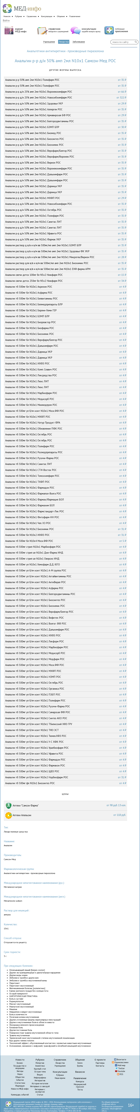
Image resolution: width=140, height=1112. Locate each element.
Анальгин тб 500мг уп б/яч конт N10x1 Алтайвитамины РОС (65, 576)
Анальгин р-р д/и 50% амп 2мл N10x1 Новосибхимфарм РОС (65, 204)
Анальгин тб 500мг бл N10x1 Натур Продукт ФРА (65, 422)
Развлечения (74, 16)
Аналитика (40, 1065)
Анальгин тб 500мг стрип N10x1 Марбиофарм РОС (65, 547)
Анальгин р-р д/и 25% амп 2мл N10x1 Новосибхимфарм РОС (65, 97)
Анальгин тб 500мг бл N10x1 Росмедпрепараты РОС (65, 452)
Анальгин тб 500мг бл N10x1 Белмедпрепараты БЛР (65, 304)
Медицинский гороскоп (80, 1085)
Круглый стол (40, 1068)
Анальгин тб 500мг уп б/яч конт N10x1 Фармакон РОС (65, 765)
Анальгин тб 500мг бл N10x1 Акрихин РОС (65, 286)
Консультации (46, 16)
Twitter (121, 1068)
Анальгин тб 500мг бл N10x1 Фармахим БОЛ (65, 505)
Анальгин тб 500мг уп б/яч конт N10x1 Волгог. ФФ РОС (65, 623)
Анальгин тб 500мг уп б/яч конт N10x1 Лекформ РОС (65, 641)
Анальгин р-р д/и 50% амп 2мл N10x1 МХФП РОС (65, 198)
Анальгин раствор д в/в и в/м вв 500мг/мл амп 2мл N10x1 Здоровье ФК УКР (65, 251)
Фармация (19, 1085)
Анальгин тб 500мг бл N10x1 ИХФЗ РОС (65, 363)
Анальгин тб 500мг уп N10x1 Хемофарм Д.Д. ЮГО (65, 564)
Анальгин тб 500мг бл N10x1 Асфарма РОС (65, 292)
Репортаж (40, 1063)
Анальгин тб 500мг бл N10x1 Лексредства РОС (65, 375)
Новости (7, 16)
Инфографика (40, 1077)
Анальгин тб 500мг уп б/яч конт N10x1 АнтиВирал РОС (65, 582)
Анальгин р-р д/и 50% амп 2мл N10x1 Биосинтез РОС (65, 139)
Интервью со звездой (40, 1086)
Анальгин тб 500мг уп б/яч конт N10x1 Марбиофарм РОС (65, 647)
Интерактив (40, 1080)
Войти (6, 20)
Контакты (100, 1065)
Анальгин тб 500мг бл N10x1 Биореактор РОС (65, 322)
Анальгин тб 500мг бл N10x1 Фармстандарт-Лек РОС (65, 511)
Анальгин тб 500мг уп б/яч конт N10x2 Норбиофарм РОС (65, 777)
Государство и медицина (20, 1067)
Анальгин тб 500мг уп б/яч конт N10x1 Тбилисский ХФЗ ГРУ (65, 724)
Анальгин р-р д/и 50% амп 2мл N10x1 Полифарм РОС (65, 215)
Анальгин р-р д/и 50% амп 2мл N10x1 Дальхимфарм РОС (65, 174)
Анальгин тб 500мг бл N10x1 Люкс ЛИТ (65, 381)
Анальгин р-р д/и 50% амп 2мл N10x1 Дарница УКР (65, 186)
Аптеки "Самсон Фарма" (69, 805)
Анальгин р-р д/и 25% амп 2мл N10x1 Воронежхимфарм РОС (65, 91)
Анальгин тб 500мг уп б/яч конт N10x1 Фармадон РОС (65, 759)
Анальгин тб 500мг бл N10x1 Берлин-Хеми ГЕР (65, 310)
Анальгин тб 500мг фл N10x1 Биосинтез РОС (65, 783)
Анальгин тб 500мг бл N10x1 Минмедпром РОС (65, 405)
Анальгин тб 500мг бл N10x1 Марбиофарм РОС (65, 393)
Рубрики (18, 16)
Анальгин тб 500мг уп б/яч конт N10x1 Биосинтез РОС (65, 600)
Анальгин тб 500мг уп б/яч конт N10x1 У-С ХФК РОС (65, 742)
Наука (19, 1074)
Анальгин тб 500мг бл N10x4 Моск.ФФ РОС (65, 541)
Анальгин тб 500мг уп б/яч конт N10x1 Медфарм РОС (65, 659)
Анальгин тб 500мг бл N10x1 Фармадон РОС (65, 487)
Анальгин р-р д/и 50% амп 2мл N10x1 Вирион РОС (65, 162)
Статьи (40, 1094)
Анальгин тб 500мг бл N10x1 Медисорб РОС (65, 399)
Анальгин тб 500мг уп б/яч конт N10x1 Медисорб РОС (65, 653)
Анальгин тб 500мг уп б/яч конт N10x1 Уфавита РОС (65, 753)
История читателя (40, 1083)
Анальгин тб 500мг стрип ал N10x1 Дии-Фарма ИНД (65, 552)
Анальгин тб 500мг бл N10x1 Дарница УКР (65, 352)
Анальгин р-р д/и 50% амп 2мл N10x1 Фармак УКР (65, 239)
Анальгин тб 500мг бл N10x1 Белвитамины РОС (65, 298)
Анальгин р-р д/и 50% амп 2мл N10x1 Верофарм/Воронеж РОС (65, 156)
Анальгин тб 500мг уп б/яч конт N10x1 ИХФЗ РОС (65, 635)
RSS (121, 1074)
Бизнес (20, 1063)
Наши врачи (60, 1078)
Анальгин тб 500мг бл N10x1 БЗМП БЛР (65, 316)
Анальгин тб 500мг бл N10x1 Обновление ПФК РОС (65, 428)
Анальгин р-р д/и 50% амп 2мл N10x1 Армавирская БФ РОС (65, 115)
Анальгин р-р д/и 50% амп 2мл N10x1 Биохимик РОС (65, 145)
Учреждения (49, 41)
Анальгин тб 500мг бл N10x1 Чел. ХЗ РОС (65, 523)
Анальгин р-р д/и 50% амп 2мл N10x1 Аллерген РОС (65, 109)
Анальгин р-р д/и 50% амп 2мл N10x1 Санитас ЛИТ (65, 221)
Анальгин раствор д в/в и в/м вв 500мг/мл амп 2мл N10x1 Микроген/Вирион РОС (65, 257)
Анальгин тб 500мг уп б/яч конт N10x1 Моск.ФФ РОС (65, 411)
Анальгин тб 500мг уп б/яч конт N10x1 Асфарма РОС (65, 588)
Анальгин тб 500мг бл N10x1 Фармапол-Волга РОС (65, 493)
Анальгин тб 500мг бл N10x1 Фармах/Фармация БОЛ (65, 499)
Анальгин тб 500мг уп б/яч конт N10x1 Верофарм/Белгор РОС (65, 611)
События (20, 1080)
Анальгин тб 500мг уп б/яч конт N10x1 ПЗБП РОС (65, 694)
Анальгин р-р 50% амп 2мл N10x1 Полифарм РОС (65, 80)
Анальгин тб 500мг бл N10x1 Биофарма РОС (65, 328)
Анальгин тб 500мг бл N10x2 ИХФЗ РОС (65, 535)
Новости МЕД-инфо (20, 1088)
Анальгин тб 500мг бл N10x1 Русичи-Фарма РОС (65, 458)
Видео (40, 1074)
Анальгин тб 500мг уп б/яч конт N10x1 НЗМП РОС (65, 677)
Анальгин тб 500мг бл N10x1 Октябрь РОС (65, 434)
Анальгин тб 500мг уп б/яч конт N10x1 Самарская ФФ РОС (65, 712)
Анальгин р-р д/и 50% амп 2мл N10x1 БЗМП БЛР (65, 127)
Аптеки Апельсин (69, 815)
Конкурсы (80, 1081)
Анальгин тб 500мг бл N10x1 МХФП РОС (65, 416)
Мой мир (121, 1065)
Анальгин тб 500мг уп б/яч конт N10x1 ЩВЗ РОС (65, 771)
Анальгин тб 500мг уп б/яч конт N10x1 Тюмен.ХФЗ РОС (65, 736)
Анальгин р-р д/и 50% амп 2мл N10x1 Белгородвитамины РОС (65, 121)
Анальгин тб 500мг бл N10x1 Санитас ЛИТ (65, 464)
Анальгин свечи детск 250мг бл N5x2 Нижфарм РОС (65, 281)
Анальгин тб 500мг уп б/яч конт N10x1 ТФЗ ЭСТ (65, 730)
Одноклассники (121, 1062)
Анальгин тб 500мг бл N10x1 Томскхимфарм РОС (65, 476)
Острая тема (40, 1071)
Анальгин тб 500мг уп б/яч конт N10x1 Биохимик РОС (65, 606)
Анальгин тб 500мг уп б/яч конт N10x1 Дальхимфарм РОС (65, 629)
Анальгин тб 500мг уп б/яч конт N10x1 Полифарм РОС (65, 700)
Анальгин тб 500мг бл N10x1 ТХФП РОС (65, 482)
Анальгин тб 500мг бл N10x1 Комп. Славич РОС (65, 369)
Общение (61, 16)
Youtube (121, 1071)
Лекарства (64, 41)
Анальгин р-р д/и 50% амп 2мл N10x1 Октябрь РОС (65, 210)
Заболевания (79, 41)
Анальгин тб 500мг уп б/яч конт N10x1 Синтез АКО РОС (65, 718)
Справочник (32, 16)
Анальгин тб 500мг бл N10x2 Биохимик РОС (65, 529)
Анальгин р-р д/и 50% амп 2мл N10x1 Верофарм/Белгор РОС (65, 151)
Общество (19, 1077)
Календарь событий (20, 1094)
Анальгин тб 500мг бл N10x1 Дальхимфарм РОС (65, 346)
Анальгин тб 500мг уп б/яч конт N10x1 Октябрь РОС (65, 682)
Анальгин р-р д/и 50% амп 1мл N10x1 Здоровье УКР (65, 103)
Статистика (20, 1083)
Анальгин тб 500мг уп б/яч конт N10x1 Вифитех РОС (65, 617)
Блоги (80, 1063)
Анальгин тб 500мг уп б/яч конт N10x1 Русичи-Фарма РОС (65, 706)
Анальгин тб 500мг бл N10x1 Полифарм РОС (65, 446)
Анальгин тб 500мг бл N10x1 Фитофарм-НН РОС (65, 517)
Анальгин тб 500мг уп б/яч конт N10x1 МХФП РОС (65, 671)
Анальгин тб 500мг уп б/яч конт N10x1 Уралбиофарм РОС (65, 748)
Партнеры (100, 1063)
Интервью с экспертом (40, 1090)
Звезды (20, 1071)
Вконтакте (121, 1059)
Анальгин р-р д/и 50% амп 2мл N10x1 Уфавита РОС (65, 233)
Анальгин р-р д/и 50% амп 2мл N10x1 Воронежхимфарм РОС (65, 168)
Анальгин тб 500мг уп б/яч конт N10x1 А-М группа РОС (65, 570)
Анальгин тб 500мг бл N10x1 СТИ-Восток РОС (65, 470)
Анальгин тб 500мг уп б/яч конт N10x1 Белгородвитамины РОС (65, 594)
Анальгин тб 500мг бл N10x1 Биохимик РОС (65, 334)
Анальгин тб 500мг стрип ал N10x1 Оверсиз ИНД (65, 558)
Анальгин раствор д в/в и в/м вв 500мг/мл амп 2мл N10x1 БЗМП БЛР (65, 245)
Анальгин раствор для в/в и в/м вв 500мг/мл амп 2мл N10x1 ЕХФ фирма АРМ (65, 269)
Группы (80, 1065)
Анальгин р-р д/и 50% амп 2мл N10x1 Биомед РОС (65, 133)
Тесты (80, 1089)
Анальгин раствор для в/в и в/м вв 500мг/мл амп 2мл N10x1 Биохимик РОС (65, 263)
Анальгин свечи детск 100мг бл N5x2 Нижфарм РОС (65, 275)
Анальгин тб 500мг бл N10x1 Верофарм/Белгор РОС (65, 340)
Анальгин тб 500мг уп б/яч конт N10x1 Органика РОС (65, 688)
